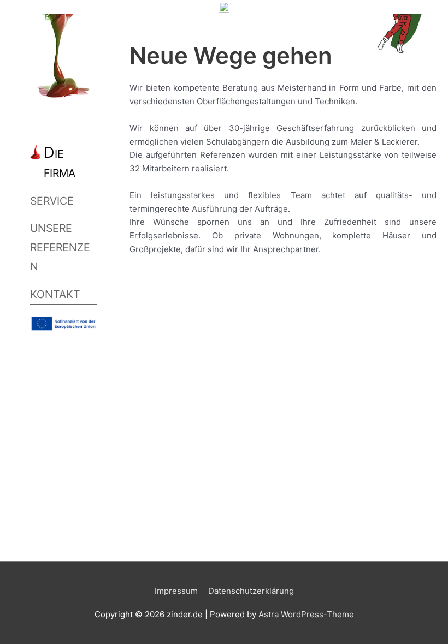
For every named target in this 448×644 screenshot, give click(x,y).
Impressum (176, 591)
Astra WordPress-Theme (306, 614)
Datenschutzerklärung (251, 591)
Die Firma (59, 162)
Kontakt (55, 294)
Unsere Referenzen (60, 247)
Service (52, 200)
